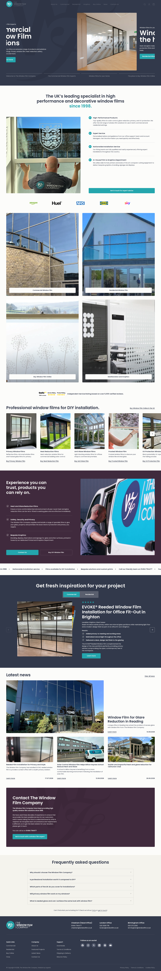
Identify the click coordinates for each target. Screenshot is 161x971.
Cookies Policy (150, 968)
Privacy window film (26, 51)
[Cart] (154, 4)
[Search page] (145, 4)
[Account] (149, 4)
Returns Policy (62, 957)
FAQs (94, 910)
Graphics (86, 4)
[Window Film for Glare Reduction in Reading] (55, 706)
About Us (54, 4)
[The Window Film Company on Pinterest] (105, 945)
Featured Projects (38, 949)
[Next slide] (152, 629)
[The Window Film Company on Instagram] (88, 945)
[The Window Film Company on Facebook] (82, 945)
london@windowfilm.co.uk (109, 928)
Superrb (48, 968)
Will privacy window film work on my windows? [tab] (50, 894)
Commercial (64, 4)
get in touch (102, 910)
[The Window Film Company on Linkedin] (99, 945)
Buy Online (97, 4)
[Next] (152, 433)
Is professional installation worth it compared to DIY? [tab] (53, 879)
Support (60, 942)
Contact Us (114, 4)
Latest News (35, 953)
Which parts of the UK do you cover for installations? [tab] (52, 887)
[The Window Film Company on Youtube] (110, 945)
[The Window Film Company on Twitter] (94, 945)
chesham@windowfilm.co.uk (81, 928)
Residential (76, 4)
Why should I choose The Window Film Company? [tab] (51, 872)
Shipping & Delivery (64, 953)
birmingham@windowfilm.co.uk (139, 928)
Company (35, 942)
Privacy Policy (124, 968)
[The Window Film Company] (16, 4)
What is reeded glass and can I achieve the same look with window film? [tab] (61, 901)
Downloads (61, 946)
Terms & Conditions (64, 949)
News (105, 4)
